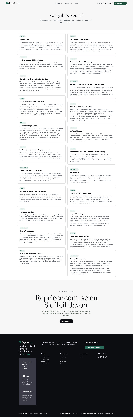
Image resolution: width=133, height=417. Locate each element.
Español (40, 413)
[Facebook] (103, 357)
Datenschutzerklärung (65, 413)
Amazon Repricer (45, 357)
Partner (62, 363)
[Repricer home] (13, 3)
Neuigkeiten (63, 357)
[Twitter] (98, 357)
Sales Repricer (45, 361)
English (30, 413)
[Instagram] (106, 357)
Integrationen (44, 363)
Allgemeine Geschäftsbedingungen (88, 413)
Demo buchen (108, 3)
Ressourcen (68, 3)
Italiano (45, 413)
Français (36, 413)
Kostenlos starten (119, 3)
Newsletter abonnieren (94, 347)
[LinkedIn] (101, 357)
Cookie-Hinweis (75, 413)
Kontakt (81, 357)
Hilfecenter (63, 361)
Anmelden (99, 3)
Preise (76, 3)
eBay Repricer (45, 359)
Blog (61, 359)
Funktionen (58, 3)
